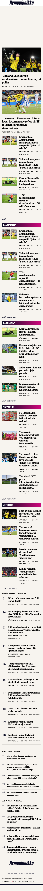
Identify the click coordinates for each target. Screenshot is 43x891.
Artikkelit (8, 505)
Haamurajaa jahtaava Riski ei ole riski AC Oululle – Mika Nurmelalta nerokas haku (30, 351)
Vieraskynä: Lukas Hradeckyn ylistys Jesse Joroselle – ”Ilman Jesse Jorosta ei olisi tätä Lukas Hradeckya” (29, 461)
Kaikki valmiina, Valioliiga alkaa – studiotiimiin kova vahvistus (28, 573)
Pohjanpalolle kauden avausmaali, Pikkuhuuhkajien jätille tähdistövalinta (24, 695)
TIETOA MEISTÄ (6, 881)
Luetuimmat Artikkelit (12, 801)
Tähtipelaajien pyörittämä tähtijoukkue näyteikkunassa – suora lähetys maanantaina (22, 666)
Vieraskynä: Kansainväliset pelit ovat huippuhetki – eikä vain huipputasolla (29, 438)
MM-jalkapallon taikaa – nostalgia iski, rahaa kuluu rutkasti (28, 417)
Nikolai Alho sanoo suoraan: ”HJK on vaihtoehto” (23, 599)
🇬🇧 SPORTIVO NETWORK (18, 881)
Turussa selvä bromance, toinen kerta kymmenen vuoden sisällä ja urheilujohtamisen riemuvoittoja (21, 123)
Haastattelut (9, 225)
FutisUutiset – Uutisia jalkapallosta (21, 873)
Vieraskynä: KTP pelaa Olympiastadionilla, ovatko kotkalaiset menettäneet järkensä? (29, 483)
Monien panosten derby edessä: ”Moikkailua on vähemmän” (28, 553)
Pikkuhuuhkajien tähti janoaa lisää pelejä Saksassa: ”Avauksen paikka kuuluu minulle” (24, 630)
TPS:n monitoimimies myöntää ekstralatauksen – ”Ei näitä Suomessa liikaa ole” (29, 202)
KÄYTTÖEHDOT (30, 881)
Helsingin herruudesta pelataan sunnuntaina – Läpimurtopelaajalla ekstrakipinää (30, 300)
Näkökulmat (9, 323)
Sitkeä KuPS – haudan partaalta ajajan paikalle (30, 370)
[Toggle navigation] (39, 2)
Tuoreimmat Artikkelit (13, 751)
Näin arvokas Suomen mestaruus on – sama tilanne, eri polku (21, 79)
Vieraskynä (8, 407)
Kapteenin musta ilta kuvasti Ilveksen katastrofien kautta (29, 387)
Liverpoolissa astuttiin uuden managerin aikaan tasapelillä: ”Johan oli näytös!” (29, 143)
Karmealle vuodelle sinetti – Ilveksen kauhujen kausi (29, 181)
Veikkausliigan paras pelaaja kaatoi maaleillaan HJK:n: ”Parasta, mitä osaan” (30, 163)
